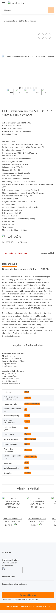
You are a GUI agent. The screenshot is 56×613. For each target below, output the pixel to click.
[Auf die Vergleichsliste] (41, 36)
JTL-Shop (48, 606)
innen (27, 415)
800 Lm (27, 398)
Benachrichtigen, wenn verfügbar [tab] (19, 269)
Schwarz (28, 450)
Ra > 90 (27, 434)
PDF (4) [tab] (45, 269)
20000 (27, 444)
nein (26, 462)
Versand (23, 242)
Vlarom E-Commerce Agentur (24, 606)
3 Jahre (27, 472)
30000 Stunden (30, 439)
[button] (43, 3)
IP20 (26, 467)
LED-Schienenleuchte (21, 131)
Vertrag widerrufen (28, 595)
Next (50, 93)
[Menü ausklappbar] (3, 2)
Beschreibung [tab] (9, 264)
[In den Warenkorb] (4, 29)
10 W (27, 392)
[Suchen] (51, 10)
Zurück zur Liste (10, 21)
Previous (4, 93)
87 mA (27, 421)
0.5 (26, 428)
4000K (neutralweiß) (32, 403)
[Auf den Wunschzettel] (48, 36)
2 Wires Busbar (30, 457)
